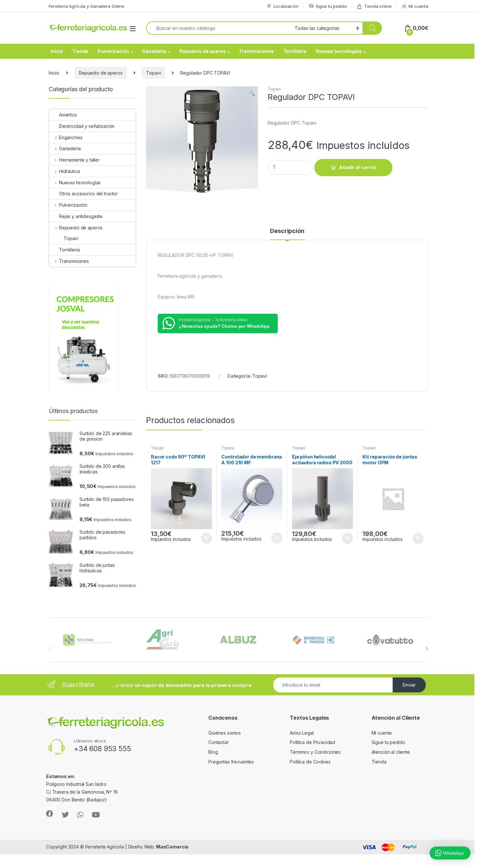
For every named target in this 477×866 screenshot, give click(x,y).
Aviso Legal (301, 733)
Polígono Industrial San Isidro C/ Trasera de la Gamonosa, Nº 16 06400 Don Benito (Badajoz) (82, 791)
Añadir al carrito (358, 167)
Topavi (153, 73)
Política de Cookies (310, 761)
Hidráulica (69, 171)
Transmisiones (256, 51)
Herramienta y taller (79, 160)
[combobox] (218, 28)
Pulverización (113, 51)
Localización (286, 6)
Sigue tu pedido (331, 6)
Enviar (409, 685)
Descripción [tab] (287, 231)
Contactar (218, 742)
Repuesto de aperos (202, 51)
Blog (213, 752)
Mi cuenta (418, 6)
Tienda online (377, 6)
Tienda (80, 51)
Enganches (70, 137)
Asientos (68, 114)
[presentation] (426, 648)
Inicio (57, 51)
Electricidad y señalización (87, 126)
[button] (252, 93)
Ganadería (154, 51)
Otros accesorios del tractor (88, 193)
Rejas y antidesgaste (81, 216)
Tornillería (294, 51)
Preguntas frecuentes (231, 761)
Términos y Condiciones (315, 752)
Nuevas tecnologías (338, 51)
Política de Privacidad (312, 742)
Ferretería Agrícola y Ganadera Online (86, 6)
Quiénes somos (224, 733)
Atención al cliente (391, 752)
